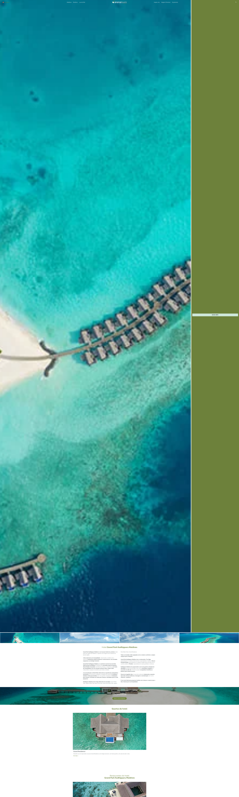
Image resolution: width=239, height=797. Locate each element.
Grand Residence (79, 751)
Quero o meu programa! (119, 698)
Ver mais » (75, 755)
